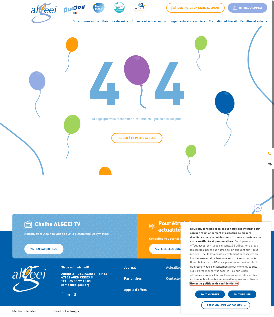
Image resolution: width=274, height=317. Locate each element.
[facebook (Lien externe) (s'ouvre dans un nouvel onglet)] (62, 294)
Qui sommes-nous (86, 21)
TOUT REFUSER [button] (242, 294)
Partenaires (133, 278)
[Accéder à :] (119, 7)
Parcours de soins (115, 21)
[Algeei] (43, 13)
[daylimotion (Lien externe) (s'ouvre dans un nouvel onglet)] (75, 294)
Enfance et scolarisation (149, 21)
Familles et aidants (253, 21)
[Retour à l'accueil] (29, 278)
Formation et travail (223, 21)
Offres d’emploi (250, 7)
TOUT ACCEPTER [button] (210, 294)
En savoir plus (46, 248)
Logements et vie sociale (187, 21)
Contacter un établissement (198, 7)
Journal (130, 267)
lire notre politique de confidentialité (214, 283)
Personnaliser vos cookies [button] (224, 305)
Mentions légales (24, 311)
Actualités (173, 267)
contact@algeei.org (75, 284)
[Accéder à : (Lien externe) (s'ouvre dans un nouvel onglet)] (74, 8)
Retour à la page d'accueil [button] (137, 138)
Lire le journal (172, 248)
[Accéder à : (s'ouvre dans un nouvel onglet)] (98, 8)
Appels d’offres (135, 290)
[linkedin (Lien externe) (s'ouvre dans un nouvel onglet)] (68, 294)
